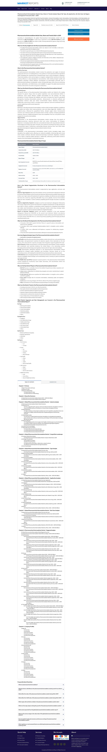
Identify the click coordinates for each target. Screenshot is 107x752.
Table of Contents (29, 382)
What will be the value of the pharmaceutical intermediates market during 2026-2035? (38, 694)
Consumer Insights (41, 742)
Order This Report (79, 39)
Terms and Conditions (23, 744)
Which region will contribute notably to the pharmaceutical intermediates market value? (39, 701)
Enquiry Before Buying (78, 33)
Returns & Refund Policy (24, 742)
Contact (42, 8)
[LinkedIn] (61, 744)
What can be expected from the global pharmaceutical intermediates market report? (38, 709)
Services (30, 8)
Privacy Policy (22, 740)
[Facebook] (55, 744)
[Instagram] (64, 744)
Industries (36, 8)
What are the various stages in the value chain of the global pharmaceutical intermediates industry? (39, 714)
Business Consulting (41, 735)
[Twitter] (58, 744)
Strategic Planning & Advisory (43, 744)
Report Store (24, 8)
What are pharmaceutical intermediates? (28, 684)
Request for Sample (79, 30)
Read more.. (79, 746)
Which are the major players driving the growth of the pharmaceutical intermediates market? (40, 705)
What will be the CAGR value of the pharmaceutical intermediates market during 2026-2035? (40, 697)
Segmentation (53, 382)
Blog (51, 8)
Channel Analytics (40, 738)
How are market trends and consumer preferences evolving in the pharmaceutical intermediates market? (37, 719)
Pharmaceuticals (26, 25)
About (47, 8)
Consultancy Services (41, 740)
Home (19, 8)
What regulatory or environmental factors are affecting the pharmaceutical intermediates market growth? (39, 725)
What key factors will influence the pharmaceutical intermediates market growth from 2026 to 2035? (40, 689)
